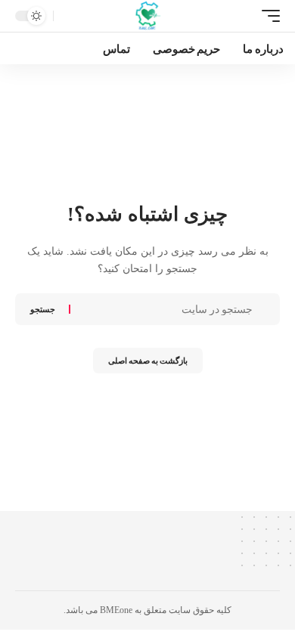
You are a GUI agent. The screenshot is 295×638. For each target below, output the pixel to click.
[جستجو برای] (163, 309)
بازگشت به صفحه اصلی (148, 360)
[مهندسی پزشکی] (147, 16)
